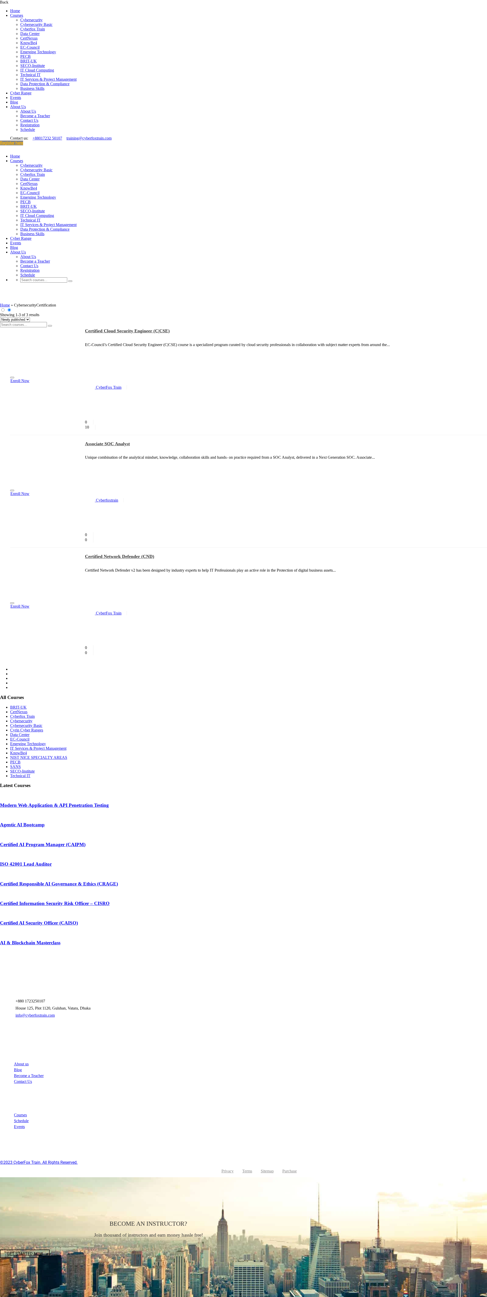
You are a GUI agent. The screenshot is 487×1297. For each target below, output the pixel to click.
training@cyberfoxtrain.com (89, 138)
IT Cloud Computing (37, 70)
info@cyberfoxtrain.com (35, 1015)
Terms (247, 1171)
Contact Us (29, 120)
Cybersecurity (31, 20)
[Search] (70, 281)
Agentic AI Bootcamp (22, 824)
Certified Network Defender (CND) (119, 556)
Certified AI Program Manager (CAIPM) (42, 844)
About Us (18, 107)
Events (15, 97)
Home (15, 11)
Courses (16, 15)
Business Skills (32, 88)
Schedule (27, 129)
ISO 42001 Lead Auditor (26, 864)
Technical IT (30, 75)
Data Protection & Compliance (44, 84)
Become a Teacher (35, 116)
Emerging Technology (38, 52)
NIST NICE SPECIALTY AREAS (38, 757)
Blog (14, 102)
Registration (30, 125)
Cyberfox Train (32, 29)
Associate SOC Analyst (107, 443)
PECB (25, 56)
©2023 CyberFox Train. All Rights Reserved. (39, 1162)
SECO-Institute (32, 65)
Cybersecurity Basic (36, 24)
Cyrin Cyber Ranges (26, 730)
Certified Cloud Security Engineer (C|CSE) (127, 330)
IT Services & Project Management (48, 79)
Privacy (227, 1171)
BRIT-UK (28, 61)
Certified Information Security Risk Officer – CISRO (55, 903)
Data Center (30, 33)
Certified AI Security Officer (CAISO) (39, 923)
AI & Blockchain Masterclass (30, 942)
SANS (15, 766)
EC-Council (30, 47)
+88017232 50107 (47, 138)
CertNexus (29, 38)
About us (21, 1064)
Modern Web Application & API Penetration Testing (54, 805)
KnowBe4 (28, 43)
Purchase (289, 1171)
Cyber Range (20, 93)
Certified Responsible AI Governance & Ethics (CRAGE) (59, 883)
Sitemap (267, 1171)
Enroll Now (19, 381)
